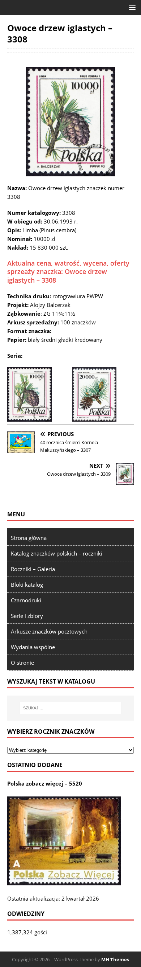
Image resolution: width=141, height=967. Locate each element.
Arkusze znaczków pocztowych (49, 631)
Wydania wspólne (33, 647)
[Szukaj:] (71, 708)
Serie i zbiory (27, 615)
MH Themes (115, 959)
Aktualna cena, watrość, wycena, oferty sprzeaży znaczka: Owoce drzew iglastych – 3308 (68, 271)
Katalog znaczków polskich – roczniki (56, 553)
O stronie (22, 662)
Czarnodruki (26, 600)
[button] (131, 7)
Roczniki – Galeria (33, 569)
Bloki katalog (27, 584)
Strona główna (29, 537)
